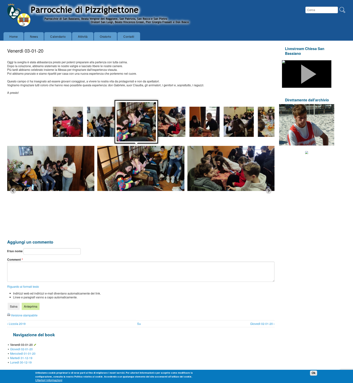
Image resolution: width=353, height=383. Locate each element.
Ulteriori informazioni (48, 380)
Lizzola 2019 (16, 324)
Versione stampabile (24, 315)
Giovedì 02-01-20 (262, 324)
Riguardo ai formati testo (23, 286)
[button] (68, 122)
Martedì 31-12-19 (21, 358)
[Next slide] (269, 191)
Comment (14, 259)
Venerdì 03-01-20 (21, 345)
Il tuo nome (15, 251)
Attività (83, 36)
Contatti (128, 36)
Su (139, 324)
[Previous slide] (13, 191)
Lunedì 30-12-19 (21, 362)
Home (13, 36)
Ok (313, 372)
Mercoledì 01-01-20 (22, 353)
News (34, 36)
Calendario (58, 36)
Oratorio (105, 36)
